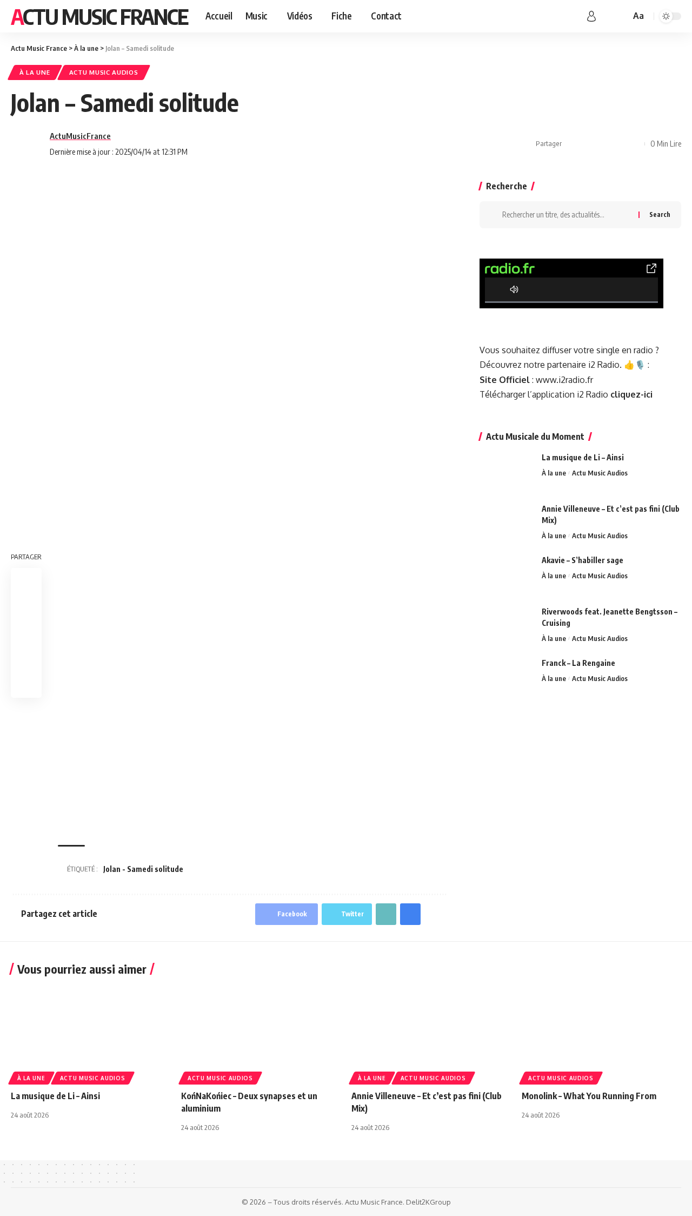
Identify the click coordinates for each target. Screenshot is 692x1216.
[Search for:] (566, 214)
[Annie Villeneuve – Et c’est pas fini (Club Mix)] (507, 523)
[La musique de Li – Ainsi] (507, 472)
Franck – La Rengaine (578, 663)
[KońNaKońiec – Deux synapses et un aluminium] (261, 1033)
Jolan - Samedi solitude (143, 869)
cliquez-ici (631, 394)
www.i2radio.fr (564, 379)
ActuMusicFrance (80, 136)
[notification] (606, 16)
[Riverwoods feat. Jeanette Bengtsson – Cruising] (507, 626)
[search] (620, 16)
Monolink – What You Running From (589, 1096)
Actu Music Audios (103, 72)
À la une (34, 72)
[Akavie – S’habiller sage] (507, 574)
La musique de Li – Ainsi (583, 457)
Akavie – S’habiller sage (582, 560)
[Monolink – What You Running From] (601, 1033)
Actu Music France (99, 16)
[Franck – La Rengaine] (507, 677)
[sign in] (591, 16)
